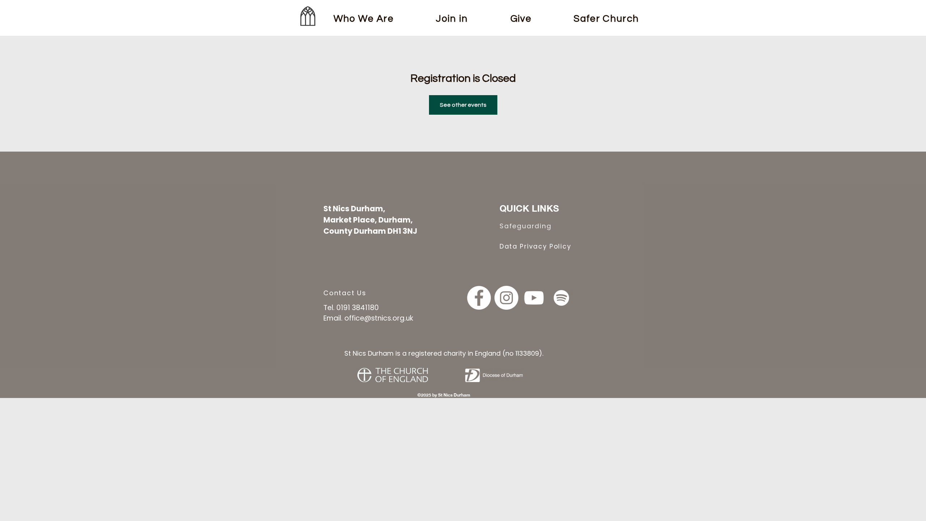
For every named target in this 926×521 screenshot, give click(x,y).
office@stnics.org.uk (378, 318)
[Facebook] (479, 298)
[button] (452, 18)
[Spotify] (561, 298)
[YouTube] (534, 298)
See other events (463, 105)
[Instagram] (506, 298)
